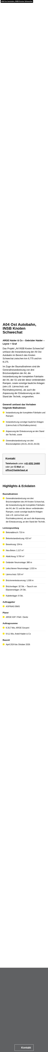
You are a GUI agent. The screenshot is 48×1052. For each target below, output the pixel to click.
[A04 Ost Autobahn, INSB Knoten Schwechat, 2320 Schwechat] (24, 673)
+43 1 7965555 (26, 1013)
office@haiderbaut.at (16, 470)
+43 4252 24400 (32, 463)
